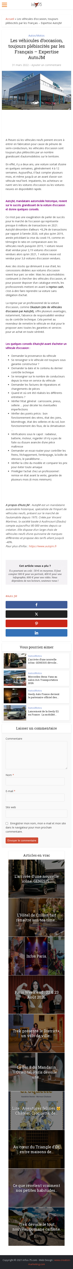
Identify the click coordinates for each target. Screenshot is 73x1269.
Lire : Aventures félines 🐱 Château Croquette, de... (36, 1111)
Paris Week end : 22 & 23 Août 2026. (37, 995)
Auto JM (12, 596)
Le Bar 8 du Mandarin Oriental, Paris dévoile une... (36, 1072)
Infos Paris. (36, 956)
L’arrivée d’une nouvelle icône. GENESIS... (36, 879)
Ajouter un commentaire (46, 65)
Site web (11, 807)
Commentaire (14, 738)
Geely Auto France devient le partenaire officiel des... (43, 695)
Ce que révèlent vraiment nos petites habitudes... (36, 1188)
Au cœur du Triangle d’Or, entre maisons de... (36, 1149)
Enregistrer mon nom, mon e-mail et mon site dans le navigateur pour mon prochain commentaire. (36, 827)
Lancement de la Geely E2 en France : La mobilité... (43, 713)
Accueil (10, 19)
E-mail (10, 791)
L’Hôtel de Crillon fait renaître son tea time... (36, 917)
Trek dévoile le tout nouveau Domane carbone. (36, 1227)
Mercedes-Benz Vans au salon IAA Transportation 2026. (43, 680)
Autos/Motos (36, 35)
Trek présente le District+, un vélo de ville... (36, 1033)
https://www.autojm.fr (43, 546)
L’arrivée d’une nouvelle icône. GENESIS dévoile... (43, 661)
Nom (10, 775)
